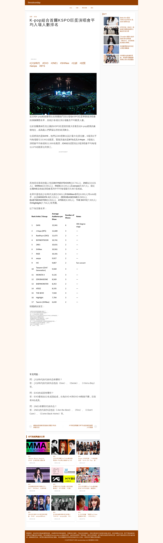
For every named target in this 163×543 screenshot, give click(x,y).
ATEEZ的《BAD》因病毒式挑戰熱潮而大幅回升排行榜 (127, 29)
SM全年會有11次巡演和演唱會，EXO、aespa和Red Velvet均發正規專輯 (37, 515)
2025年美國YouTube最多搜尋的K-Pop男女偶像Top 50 (63, 459)
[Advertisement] (63, 41)
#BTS (42, 66)
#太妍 (74, 63)
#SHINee (64, 63)
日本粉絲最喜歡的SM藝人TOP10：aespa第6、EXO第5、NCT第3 (62, 515)
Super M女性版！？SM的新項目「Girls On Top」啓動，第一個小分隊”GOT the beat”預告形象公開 (88, 459)
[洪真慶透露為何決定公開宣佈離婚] (111, 49)
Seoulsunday (34, 2)
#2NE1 (54, 63)
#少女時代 (35, 63)
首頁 (31, 16)
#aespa (33, 66)
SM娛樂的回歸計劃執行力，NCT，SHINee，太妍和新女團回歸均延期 (38, 487)
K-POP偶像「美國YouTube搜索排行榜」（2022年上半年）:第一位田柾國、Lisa (87, 515)
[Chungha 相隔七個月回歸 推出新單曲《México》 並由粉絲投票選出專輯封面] (111, 40)
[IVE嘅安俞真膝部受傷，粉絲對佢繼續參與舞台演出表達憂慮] (111, 59)
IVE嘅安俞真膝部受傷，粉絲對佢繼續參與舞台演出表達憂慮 (127, 57)
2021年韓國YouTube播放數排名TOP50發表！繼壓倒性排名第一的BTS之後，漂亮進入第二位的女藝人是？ (88, 487)
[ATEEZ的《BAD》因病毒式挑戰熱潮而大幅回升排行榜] (111, 30)
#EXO (45, 63)
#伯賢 (83, 63)
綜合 (71, 7)
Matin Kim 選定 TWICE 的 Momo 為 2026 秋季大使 (126, 19)
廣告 (92, 7)
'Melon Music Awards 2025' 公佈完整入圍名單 (36, 459)
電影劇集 (84, 7)
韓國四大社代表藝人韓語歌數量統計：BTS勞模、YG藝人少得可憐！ (63, 487)
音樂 (77, 7)
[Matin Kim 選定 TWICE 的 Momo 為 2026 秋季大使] (111, 21)
